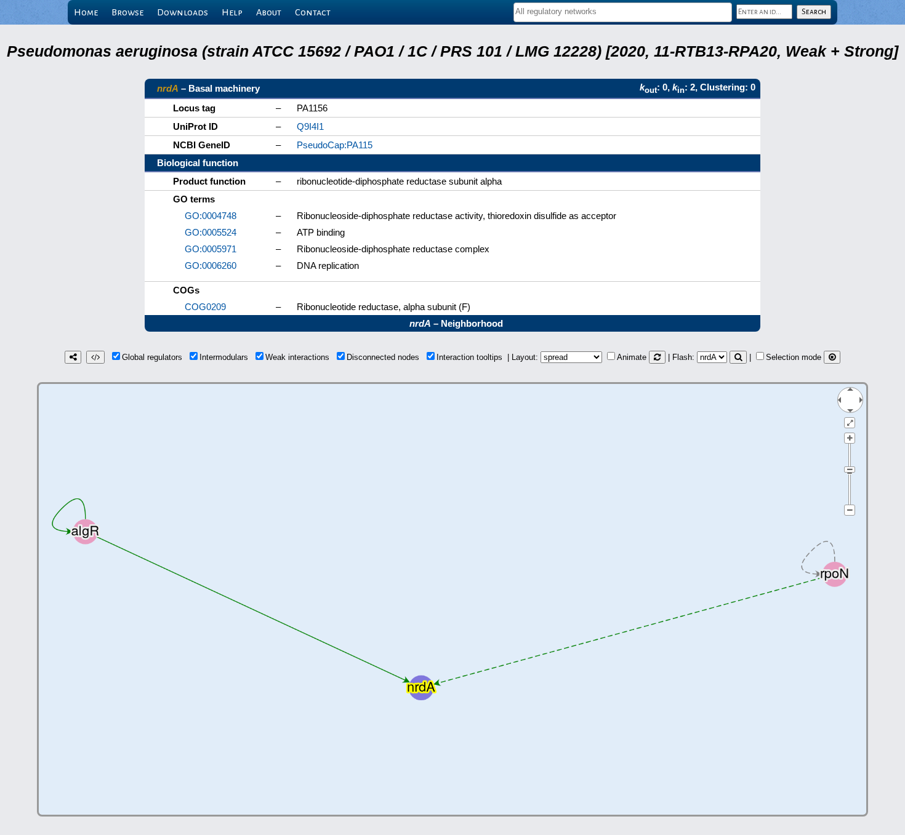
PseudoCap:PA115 (334, 145)
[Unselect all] (832, 357)
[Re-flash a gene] (738, 357)
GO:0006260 (210, 265)
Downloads (182, 12)
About (268, 12)
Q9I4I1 (310, 126)
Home (86, 12)
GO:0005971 (210, 249)
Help (232, 12)
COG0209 (205, 307)
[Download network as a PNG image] (73, 357)
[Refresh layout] (657, 357)
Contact (313, 12)
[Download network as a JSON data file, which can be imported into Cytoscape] (95, 357)
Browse (127, 12)
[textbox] (622, 11)
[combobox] (622, 12)
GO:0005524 (210, 232)
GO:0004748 (210, 215)
